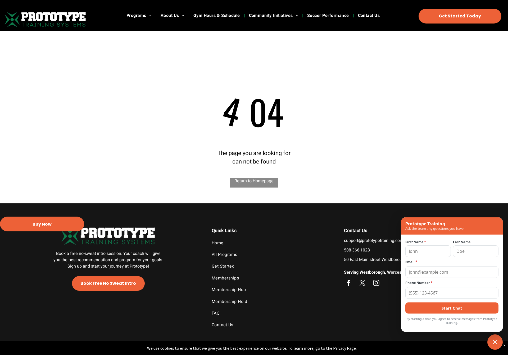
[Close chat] (495, 342)
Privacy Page (344, 348)
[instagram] (376, 283)
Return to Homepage (254, 181)
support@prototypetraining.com (373, 240)
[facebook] (348, 283)
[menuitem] (140, 15)
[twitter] (362, 283)
